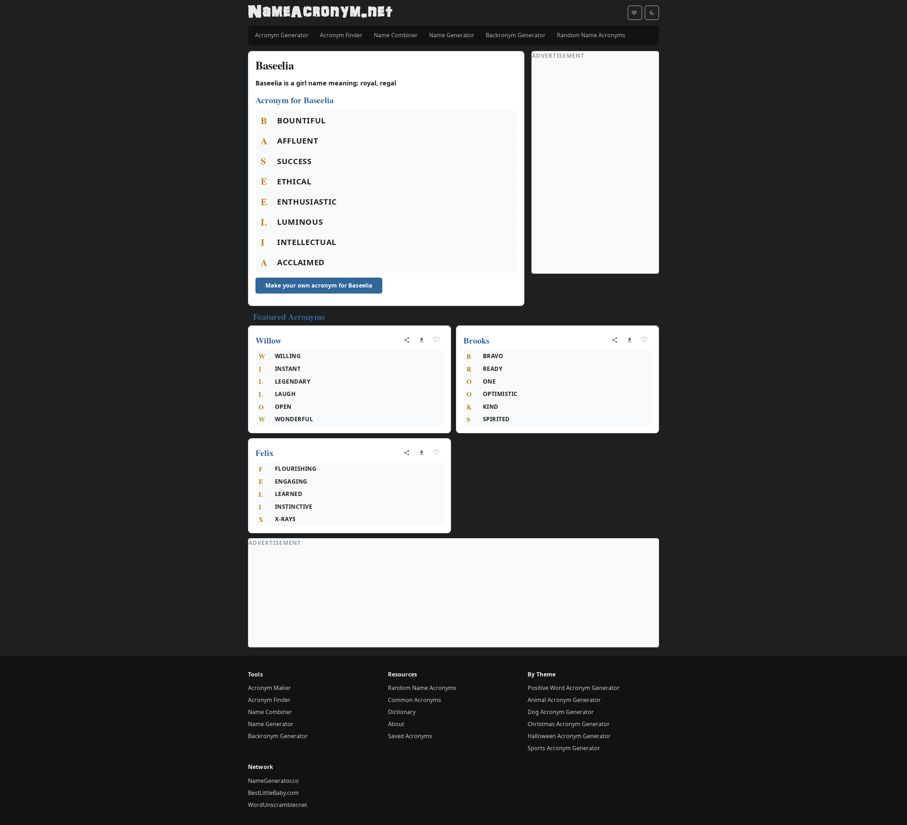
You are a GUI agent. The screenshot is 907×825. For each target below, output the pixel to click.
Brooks (476, 340)
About (396, 724)
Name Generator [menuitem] (451, 35)
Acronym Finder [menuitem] (341, 35)
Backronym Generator (278, 736)
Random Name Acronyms (422, 688)
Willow (268, 340)
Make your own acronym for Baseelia (318, 285)
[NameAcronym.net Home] (320, 13)
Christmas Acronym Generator (569, 724)
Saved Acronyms (410, 736)
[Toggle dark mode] (652, 13)
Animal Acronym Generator (564, 700)
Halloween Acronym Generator (569, 736)
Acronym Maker (269, 688)
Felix (264, 452)
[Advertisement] (585, 166)
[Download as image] (422, 340)
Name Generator (270, 724)
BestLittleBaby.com (273, 793)
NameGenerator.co (273, 781)
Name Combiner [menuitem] (396, 35)
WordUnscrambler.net (277, 805)
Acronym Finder (269, 700)
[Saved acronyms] (635, 13)
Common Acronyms (414, 700)
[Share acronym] (407, 340)
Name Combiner (270, 712)
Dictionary (402, 712)
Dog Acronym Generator (561, 712)
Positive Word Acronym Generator (574, 688)
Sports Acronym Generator (564, 748)
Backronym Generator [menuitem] (516, 35)
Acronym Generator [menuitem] (282, 35)
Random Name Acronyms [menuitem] (591, 35)
